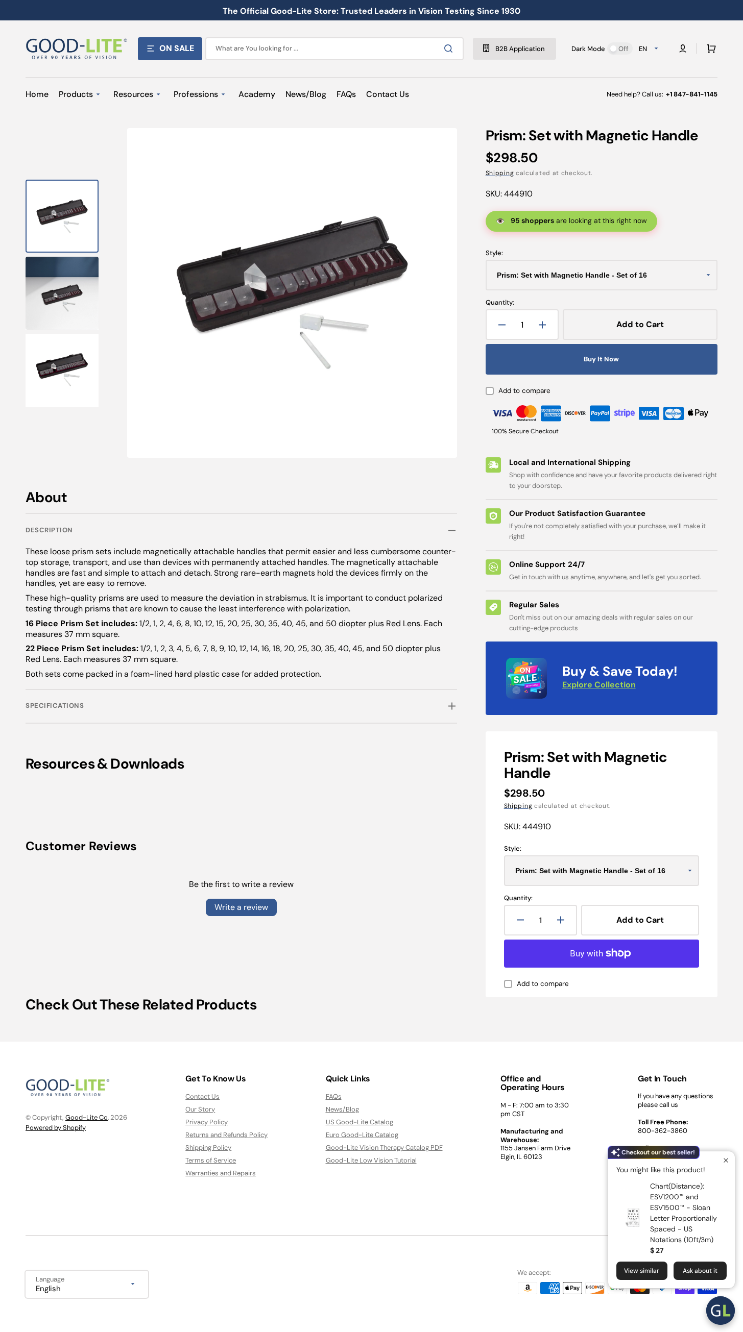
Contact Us (202, 1097)
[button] (709, 48)
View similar (641, 1271)
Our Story (200, 1109)
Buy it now (601, 359)
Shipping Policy (208, 1147)
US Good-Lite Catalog (359, 1122)
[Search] (450, 48)
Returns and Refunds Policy (226, 1134)
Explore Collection (599, 684)
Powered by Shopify (56, 1127)
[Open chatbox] (720, 1310)
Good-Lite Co (86, 1117)
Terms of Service (210, 1160)
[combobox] (334, 48)
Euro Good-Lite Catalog (362, 1134)
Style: (494, 253)
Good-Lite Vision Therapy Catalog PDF (384, 1147)
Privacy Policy (206, 1122)
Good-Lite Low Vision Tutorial (371, 1160)
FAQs (334, 1097)
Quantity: (500, 303)
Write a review (241, 907)
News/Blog (342, 1109)
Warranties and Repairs (220, 1173)
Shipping (500, 173)
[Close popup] (726, 1160)
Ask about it (700, 1271)
